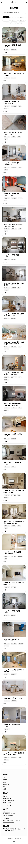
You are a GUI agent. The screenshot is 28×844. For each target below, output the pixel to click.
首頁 (4, 777)
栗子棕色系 (22, 20)
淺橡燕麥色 (14, 20)
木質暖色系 (6, 20)
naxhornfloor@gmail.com (9, 813)
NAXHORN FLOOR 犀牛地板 (16, 838)
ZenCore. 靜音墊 (7, 805)
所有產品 (5, 796)
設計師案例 (5, 789)
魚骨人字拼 (8, 23)
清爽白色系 (14, 17)
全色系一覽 (6, 17)
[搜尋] (26, 2)
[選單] (1, 2)
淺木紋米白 (22, 17)
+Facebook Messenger (8, 822)
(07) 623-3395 (6, 812)
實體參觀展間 (6, 784)
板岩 (21, 23)
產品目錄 (5, 780)
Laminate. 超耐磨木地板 (8, 800)
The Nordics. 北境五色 (8, 798)
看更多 (5, 52)
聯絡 (4, 786)
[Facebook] (14, 842)
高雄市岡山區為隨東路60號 (9, 815)
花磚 (15, 23)
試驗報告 (5, 782)
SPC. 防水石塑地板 (7, 802)
